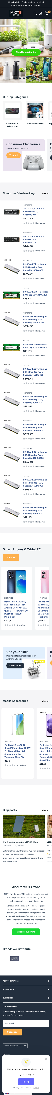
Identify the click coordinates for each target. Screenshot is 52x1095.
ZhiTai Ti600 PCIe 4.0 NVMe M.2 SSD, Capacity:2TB (33, 212)
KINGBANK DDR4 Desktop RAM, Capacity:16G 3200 (35, 293)
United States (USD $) (12, 1046)
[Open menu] (4, 13)
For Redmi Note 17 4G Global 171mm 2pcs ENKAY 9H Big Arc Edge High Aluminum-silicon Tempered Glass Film (17, 751)
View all (45, 193)
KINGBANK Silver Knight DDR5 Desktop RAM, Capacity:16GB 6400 (35, 372)
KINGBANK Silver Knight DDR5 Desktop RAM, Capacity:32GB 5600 (35, 455)
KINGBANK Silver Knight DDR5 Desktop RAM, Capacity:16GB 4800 (35, 267)
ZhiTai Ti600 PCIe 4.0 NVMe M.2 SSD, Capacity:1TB (33, 239)
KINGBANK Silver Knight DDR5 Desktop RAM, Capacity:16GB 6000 (35, 483)
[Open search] (35, 13)
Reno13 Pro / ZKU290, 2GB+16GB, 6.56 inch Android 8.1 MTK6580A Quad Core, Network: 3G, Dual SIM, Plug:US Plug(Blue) (16, 609)
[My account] (40, 13)
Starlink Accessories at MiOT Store (21, 842)
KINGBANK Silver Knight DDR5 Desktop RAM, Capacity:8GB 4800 (35, 510)
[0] (47, 13)
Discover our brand (26, 932)
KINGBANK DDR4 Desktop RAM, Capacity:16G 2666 (35, 346)
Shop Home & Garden (26, 52)
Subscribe (12, 1032)
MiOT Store (27, 205)
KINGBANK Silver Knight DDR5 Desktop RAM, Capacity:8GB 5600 (35, 399)
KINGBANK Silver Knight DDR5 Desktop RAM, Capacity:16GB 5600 (35, 427)
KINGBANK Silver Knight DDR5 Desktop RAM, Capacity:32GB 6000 (35, 319)
